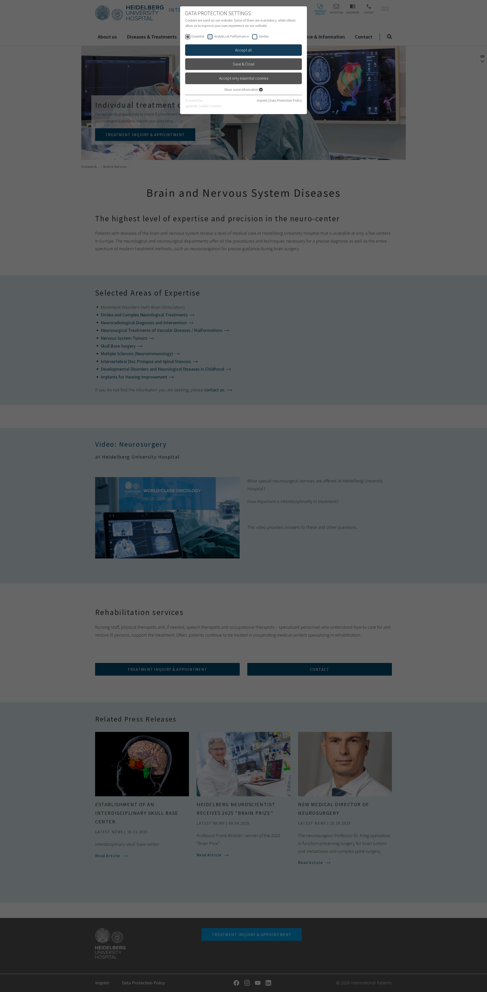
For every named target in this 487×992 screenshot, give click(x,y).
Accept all (243, 49)
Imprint (262, 100)
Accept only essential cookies (243, 78)
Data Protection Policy (285, 100)
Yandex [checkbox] (263, 36)
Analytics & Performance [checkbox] (231, 36)
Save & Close (243, 63)
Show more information (241, 89)
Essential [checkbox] (198, 36)
